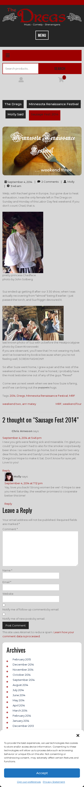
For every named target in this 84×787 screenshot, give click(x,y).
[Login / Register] (21, 80)
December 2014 (23, 664)
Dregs (21, 395)
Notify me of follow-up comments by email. (30, 609)
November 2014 (23, 669)
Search (59, 68)
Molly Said (16, 114)
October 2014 (22, 674)
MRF (72, 395)
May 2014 (18, 700)
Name (7, 570)
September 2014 (24, 679)
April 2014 (19, 705)
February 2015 (22, 659)
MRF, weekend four (69, 403)
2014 (12, 395)
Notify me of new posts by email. (23, 618)
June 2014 (19, 695)
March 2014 (20, 710)
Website (7, 593)
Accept (42, 773)
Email (6, 582)
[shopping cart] (61, 80)
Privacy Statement (54, 781)
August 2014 (20, 685)
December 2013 (23, 725)
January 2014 (21, 720)
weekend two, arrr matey (19, 403)
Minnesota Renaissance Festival (54, 104)
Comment (10, 529)
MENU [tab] (42, 35)
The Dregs (13, 104)
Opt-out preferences (29, 781)
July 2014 (18, 690)
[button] (78, 735)
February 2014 (22, 715)
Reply (6, 470)
